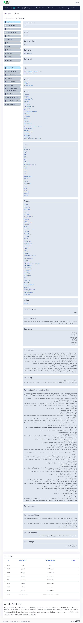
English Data (11, 22)
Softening (26, 96)
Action (9, 46)
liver (25, 171)
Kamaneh (26, 214)
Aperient (26, 133)
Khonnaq (26, 219)
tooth (25, 188)
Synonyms (10, 78)
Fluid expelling (28, 98)
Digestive (26, 110)
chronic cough (28, 223)
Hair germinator (28, 132)
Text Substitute (12, 94)
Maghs (26, 204)
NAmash (26, 279)
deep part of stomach (30, 164)
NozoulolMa (27, 218)
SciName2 (10, 39)
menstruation (28, 176)
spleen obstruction (29, 229)
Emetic (26, 125)
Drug (12, 18)
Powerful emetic (28, 128)
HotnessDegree (28, 85)
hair (25, 180)
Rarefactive (27, 108)
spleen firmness (28, 285)
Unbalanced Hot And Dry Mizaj (33, 71)
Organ (9, 50)
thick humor (27, 183)
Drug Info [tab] (8, 13)
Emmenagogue (28, 99)
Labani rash (27, 252)
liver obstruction (28, 258)
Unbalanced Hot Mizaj (30, 73)
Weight (9, 56)
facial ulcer (27, 280)
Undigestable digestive (30, 111)
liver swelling (27, 267)
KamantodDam (28, 216)
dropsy (26, 226)
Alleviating (27, 137)
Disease (9, 53)
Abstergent (27, 104)
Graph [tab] (18, 13)
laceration (27, 294)
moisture (26, 193)
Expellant (26, 121)
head (25, 166)
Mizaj (8, 43)
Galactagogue (28, 123)
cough (26, 221)
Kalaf (25, 277)
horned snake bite (29, 292)
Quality (9, 60)
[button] (77, 2)
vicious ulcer (27, 241)
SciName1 (10, 36)
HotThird (26, 83)
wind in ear (27, 209)
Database (7, 18)
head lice (26, 206)
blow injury (27, 282)
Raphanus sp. (28, 53)
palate (26, 195)
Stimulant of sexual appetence (32, 126)
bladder (26, 178)
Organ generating (29, 106)
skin (25, 161)
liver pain (26, 231)
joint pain (26, 233)
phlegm (26, 153)
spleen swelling (28, 269)
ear (25, 154)
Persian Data (11, 68)
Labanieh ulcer (28, 245)
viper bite (26, 272)
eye (25, 156)
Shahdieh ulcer (28, 243)
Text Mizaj (10, 85)
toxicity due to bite (29, 289)
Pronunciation (11, 25)
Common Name (12, 32)
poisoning (27, 287)
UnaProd (15, 621)
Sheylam (26, 253)
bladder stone (28, 257)
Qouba (26, 248)
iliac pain (26, 236)
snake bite (27, 291)
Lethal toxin (27, 103)
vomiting (26, 224)
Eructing (26, 113)
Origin (9, 29)
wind (25, 147)
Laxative (26, 94)
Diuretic (26, 118)
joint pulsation (28, 235)
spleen (26, 169)
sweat (25, 175)
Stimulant (26, 115)
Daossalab (27, 274)
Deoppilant (27, 116)
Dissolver (26, 101)
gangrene (26, 246)
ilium (25, 173)
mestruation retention (30, 255)
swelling (26, 260)
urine (25, 151)
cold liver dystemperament (31, 263)
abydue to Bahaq (29, 284)
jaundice (26, 228)
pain (25, 211)
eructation (27, 207)
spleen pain (27, 270)
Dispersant (27, 120)
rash (25, 250)
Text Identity (11, 81)
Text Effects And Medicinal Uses (12, 89)
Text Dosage (11, 104)
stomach (26, 163)
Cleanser (26, 130)
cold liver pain (28, 265)
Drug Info (18, 18)
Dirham (26, 303)
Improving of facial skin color (32, 138)
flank (25, 168)
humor (26, 181)
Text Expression (12, 75)
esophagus (27, 149)
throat (25, 158)
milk (25, 159)
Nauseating (27, 135)
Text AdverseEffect (13, 97)
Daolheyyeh (27, 275)
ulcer (25, 240)
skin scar (26, 212)
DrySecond (27, 82)
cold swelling (27, 262)
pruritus (26, 238)
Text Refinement (12, 101)
